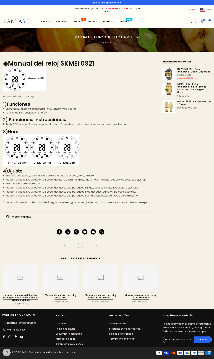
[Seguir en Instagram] (9, 337)
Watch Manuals (21, 217)
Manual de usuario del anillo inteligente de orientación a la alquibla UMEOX (20, 298)
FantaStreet (17, 21)
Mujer (79, 21)
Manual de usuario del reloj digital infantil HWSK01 (100, 296)
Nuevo (44, 21)
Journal (107, 21)
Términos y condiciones (122, 338)
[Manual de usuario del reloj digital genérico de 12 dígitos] (65, 245)
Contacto (61, 323)
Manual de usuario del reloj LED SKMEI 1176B (140, 296)
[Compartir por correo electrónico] (93, 232)
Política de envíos (65, 328)
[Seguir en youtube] (21, 337)
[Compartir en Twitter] (67, 232)
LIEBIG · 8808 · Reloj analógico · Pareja (194, 103)
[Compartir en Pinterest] (76, 232)
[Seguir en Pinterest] (15, 337)
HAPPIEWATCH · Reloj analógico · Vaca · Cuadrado (194, 70)
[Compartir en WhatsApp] (101, 232)
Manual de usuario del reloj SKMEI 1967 (60, 296)
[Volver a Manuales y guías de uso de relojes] (80, 245)
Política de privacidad (121, 333)
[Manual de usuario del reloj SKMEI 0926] (96, 245)
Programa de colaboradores (124, 328)
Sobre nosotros (117, 323)
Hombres (61, 21)
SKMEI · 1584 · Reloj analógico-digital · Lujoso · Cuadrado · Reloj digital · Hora (192, 88)
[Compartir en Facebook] (59, 232)
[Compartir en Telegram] (84, 232)
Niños (91, 21)
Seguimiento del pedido (69, 333)
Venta (125, 21)
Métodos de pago (65, 338)
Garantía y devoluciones (69, 344)
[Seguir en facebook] (3, 337)
